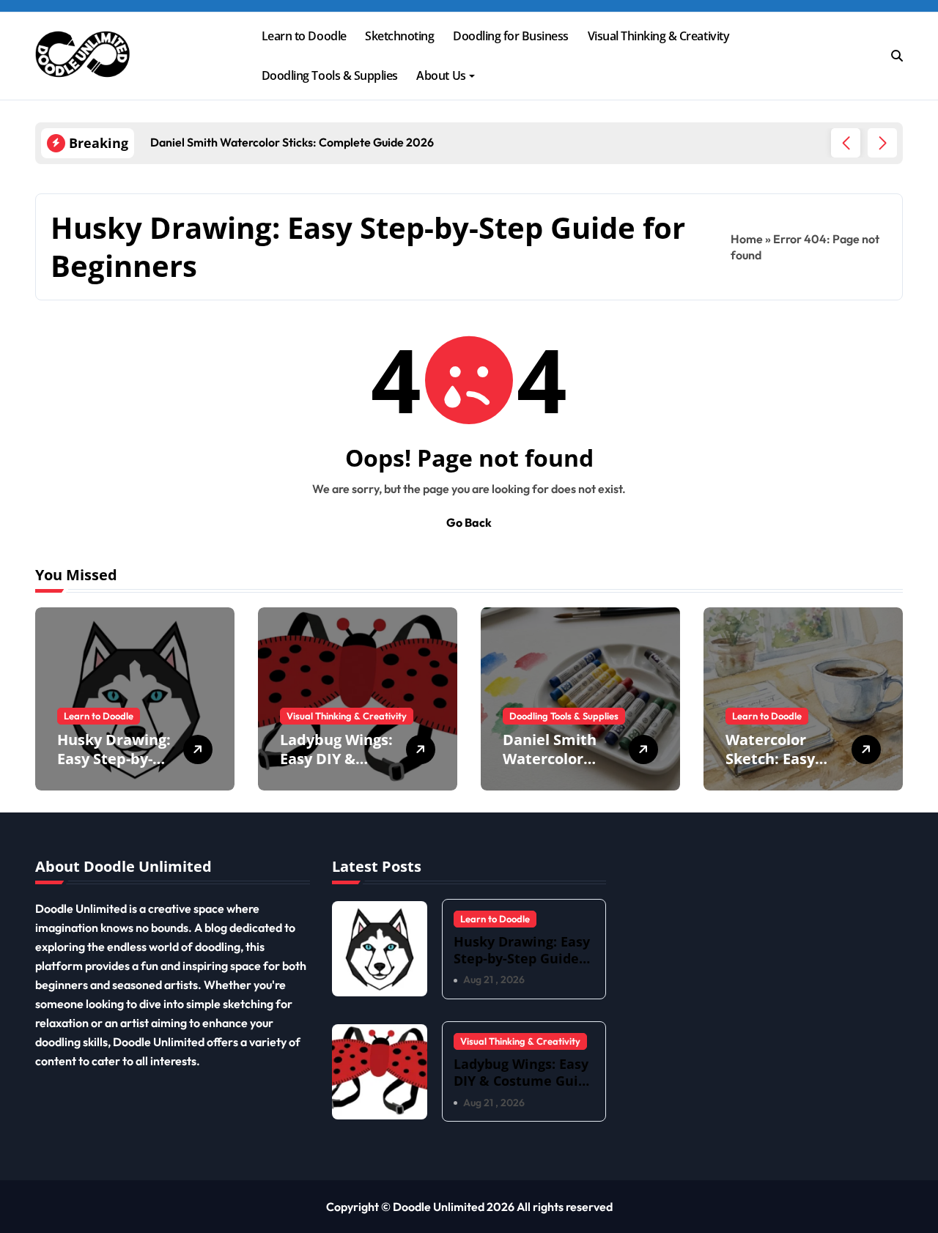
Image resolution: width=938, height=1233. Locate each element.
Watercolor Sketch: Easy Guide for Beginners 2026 (779, 768)
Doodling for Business (511, 36)
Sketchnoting (399, 36)
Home (747, 239)
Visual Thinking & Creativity (659, 36)
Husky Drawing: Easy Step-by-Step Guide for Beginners (114, 768)
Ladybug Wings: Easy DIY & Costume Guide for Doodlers (336, 768)
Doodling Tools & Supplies (330, 75)
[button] (882, 143)
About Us (440, 75)
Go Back (469, 522)
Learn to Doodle (304, 36)
